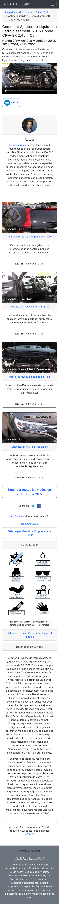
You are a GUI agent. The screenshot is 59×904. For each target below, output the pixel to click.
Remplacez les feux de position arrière (30, 236)
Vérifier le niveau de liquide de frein (29, 376)
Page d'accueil (13, 12)
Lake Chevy (15, 516)
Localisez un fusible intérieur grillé (29, 306)
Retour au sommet (29, 850)
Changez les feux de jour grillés (29, 446)
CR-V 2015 (42, 12)
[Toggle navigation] (52, 4)
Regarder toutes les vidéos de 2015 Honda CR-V (29, 492)
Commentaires (29, 523)
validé (14, 102)
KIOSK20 (29, 834)
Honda (28, 12)
